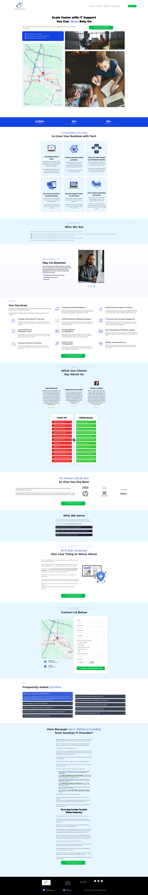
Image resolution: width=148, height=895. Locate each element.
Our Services (67, 882)
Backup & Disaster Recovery (84, 647)
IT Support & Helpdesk (82, 642)
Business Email (80, 625)
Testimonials (67, 883)
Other (79, 651)
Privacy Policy (83, 881)
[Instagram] (91, 286)
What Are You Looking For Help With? (84, 640)
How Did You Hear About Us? (82, 653)
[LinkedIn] (94, 286)
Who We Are (67, 881)
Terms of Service (83, 882)
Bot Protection (79, 659)
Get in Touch (67, 884)
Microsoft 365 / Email (82, 649)
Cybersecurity (81, 644)
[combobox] (91, 656)
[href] (43, 74)
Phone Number (80, 635)
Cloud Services (81, 645)
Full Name (79, 620)
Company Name (80, 630)
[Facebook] (88, 286)
